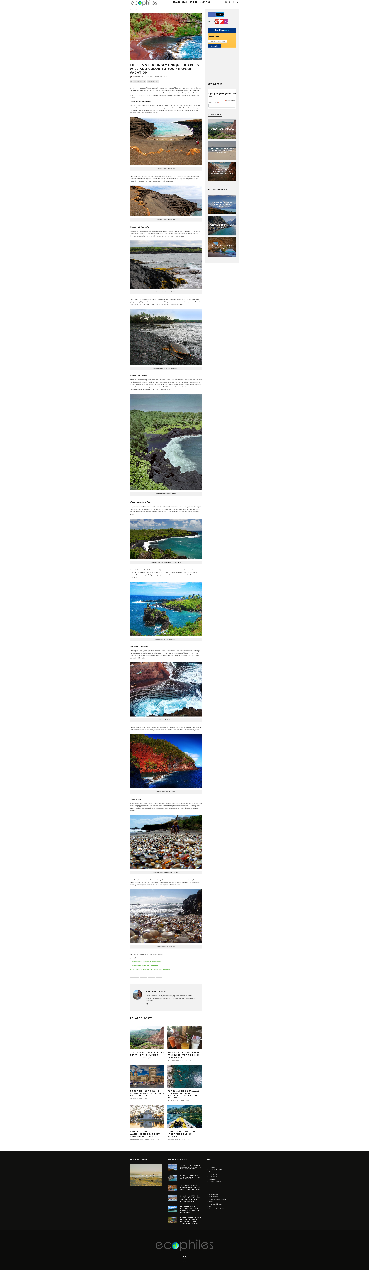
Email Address (213, 103)
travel (159, 976)
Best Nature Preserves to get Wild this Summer (147, 1054)
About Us (205, 2)
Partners (211, 1172)
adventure (134, 976)
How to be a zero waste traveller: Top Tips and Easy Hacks (183, 1055)
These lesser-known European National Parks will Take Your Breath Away (190, 1220)
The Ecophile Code (146, 1175)
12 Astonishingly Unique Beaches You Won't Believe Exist (222, 247)
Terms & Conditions (215, 1181)
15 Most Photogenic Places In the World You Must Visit (222, 204)
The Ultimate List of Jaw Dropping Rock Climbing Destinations (222, 171)
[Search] (237, 2)
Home (132, 10)
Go (131, 81)
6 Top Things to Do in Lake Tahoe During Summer (181, 1134)
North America (138, 81)
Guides (193, 2)
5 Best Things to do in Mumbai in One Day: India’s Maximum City (147, 1093)
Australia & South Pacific (216, 1209)
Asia (210, 1206)
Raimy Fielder (135, 1058)
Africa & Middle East (215, 1204)
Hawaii (151, 976)
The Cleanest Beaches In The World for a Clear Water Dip (222, 150)
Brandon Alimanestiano (139, 1139)
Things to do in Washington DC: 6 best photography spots (145, 1134)
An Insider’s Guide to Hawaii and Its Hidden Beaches (145, 962)
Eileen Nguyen (172, 1101)
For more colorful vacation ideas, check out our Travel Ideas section (150, 969)
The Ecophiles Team (215, 1169)
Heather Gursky (140, 76)
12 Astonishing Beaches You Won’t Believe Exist (144, 965)
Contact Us (212, 1179)
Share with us (213, 1177)
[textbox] (217, 41)
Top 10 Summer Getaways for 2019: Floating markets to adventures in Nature (183, 1094)
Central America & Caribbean (218, 1199)
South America (213, 1197)
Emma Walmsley (173, 1060)
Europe (211, 1201)
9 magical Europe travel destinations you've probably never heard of (190, 1198)
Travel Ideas (180, 2)
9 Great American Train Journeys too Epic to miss (222, 225)
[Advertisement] (224, 64)
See (144, 81)
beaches (143, 976)
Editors (133, 1098)
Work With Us (213, 1174)
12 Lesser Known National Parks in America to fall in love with (189, 1209)
